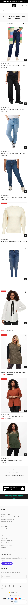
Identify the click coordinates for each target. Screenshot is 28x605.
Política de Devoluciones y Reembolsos (10, 516)
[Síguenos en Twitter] (6, 586)
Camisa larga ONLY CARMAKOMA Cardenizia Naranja (12, 416)
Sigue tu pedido (5, 538)
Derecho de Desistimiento (7, 519)
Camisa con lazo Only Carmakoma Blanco (13, 328)
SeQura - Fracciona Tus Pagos (8, 550)
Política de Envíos (5, 514)
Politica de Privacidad (6, 521)
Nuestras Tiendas (5, 543)
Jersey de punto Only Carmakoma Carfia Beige (14, 241)
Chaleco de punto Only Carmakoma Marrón (13, 372)
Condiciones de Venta (6, 512)
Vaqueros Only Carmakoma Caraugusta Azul (13, 197)
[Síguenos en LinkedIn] (24, 586)
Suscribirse (14, 581)
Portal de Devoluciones (7, 540)
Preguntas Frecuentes (6, 545)
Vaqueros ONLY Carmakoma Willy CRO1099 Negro (12, 109)
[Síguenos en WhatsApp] (2, 588)
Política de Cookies (6, 524)
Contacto (3, 547)
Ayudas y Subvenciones (7, 528)
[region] (14, 473)
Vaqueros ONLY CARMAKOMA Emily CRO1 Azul (13, 153)
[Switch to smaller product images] (26, 23)
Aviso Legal (4, 526)
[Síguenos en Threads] (13, 586)
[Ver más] (14, 496)
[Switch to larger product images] (23, 23)
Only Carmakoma (5, 63)
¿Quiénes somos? (5, 535)
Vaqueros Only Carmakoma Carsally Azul (13, 285)
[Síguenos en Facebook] (2, 586)
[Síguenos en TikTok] (21, 586)
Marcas (8, 11)
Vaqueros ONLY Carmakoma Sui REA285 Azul (13, 65)
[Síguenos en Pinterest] (17, 586)
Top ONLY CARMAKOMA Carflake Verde (11, 460)
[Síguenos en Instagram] (9, 586)
